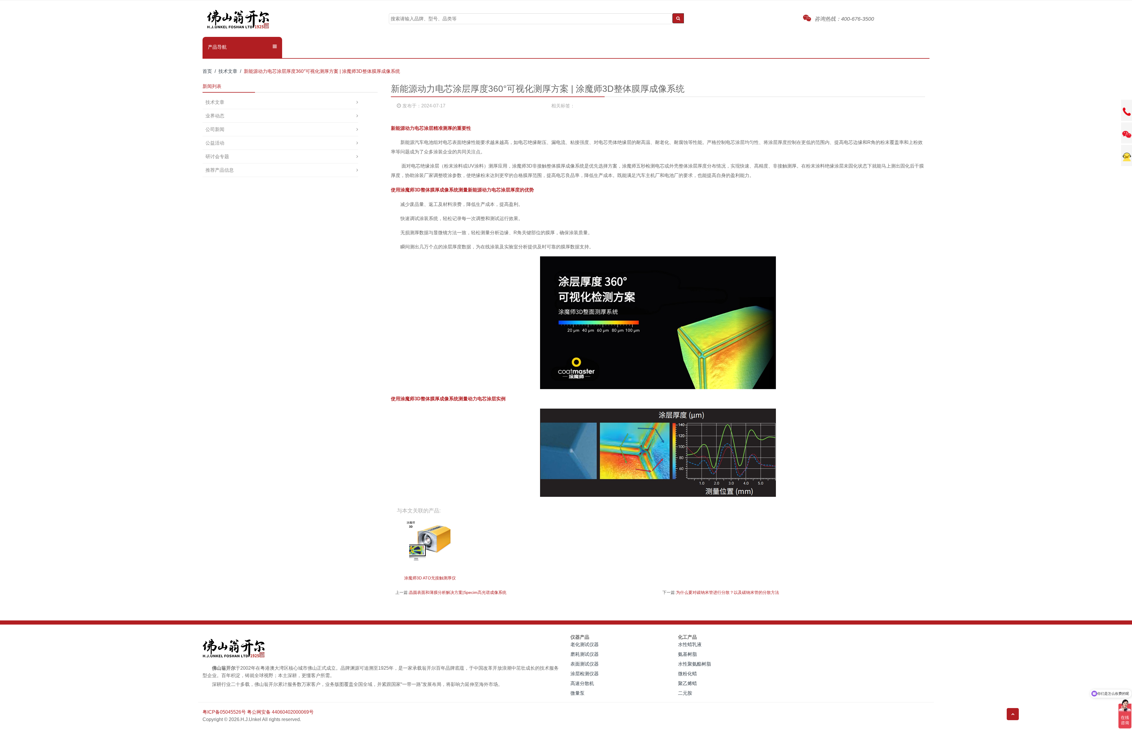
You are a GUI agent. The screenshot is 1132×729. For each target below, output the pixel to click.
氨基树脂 (687, 654)
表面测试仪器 (584, 663)
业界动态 (214, 115)
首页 (207, 71)
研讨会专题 (217, 156)
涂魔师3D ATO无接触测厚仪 (430, 578)
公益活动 (214, 142)
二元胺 (685, 693)
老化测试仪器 (584, 644)
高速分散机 (582, 683)
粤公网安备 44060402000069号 (280, 712)
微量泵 (577, 693)
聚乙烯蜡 (687, 683)
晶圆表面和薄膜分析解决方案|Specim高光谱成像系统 (457, 592)
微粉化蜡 (687, 673)
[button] (242, 47)
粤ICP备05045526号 (224, 712)
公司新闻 (214, 129)
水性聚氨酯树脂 (694, 663)
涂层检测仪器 (584, 673)
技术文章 (227, 71)
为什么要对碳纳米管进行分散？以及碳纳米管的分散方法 (727, 592)
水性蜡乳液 (690, 644)
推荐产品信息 (219, 170)
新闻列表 (212, 86)
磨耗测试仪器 (584, 654)
